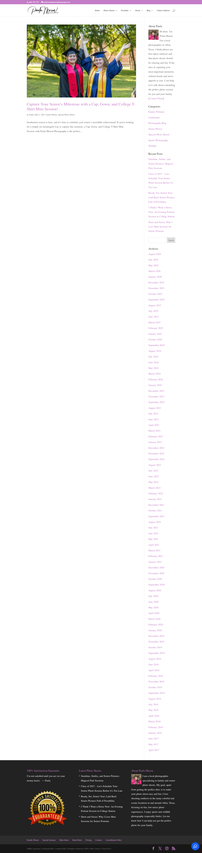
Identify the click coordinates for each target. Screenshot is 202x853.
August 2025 (154, 305)
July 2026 (153, 259)
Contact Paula (156, 98)
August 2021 (154, 522)
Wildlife (152, 145)
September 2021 (156, 516)
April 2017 (153, 750)
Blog (148, 11)
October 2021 (155, 510)
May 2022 (153, 482)
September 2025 (156, 299)
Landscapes (154, 117)
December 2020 (156, 567)
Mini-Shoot (64, 840)
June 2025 (153, 316)
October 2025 (155, 293)
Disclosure (79, 848)
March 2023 (154, 430)
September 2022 (156, 459)
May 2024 (153, 368)
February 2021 (155, 556)
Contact (98, 840)
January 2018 (155, 732)
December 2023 (156, 390)
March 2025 (154, 322)
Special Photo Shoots (66, 114)
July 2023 (153, 413)
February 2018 (155, 727)
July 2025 (153, 311)
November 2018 (156, 681)
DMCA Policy (89, 848)
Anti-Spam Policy (47, 848)
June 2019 (153, 664)
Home (97, 11)
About (137, 11)
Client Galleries (163, 11)
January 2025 (155, 333)
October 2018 (155, 687)
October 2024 (155, 339)
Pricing (89, 840)
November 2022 (156, 453)
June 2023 (153, 419)
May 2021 (153, 539)
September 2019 (156, 653)
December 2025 (156, 282)
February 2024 (155, 379)
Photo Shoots (109, 11)
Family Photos (33, 840)
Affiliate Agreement (33, 848)
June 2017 (153, 738)
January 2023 (155, 442)
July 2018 (153, 704)
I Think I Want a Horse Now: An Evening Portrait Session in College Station (161, 212)
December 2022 (156, 447)
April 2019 (153, 670)
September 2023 (156, 402)
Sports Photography (158, 140)
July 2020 (153, 596)
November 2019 (156, 641)
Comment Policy (61, 848)
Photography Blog (157, 123)
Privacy (98, 848)
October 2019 (155, 647)
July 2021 (153, 527)
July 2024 (153, 356)
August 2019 (154, 658)
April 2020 (153, 613)
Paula (31, 114)
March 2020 (154, 618)
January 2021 (155, 561)
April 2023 (153, 425)
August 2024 (154, 350)
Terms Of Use (106, 848)
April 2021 (153, 544)
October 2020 (155, 579)
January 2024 (155, 385)
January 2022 (155, 499)
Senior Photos (51, 114)
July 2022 (153, 470)
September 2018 (156, 693)
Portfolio (124, 11)
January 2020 (155, 630)
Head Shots (77, 840)
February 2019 (155, 675)
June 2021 (153, 533)
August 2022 (154, 464)
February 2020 (155, 624)
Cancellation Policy (114, 840)
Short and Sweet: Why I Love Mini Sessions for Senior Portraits (160, 226)
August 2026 (154, 254)
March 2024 (154, 373)
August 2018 (154, 698)
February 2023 (155, 436)
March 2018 (154, 721)
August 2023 (154, 407)
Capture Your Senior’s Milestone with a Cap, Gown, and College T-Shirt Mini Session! (81, 106)
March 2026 (154, 271)
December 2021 (156, 504)
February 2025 (155, 328)
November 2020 (156, 573)
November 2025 (156, 288)
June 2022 (153, 476)
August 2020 (154, 590)
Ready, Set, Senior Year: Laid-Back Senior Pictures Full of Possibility (161, 197)
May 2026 (153, 265)
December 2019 (156, 636)
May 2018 (153, 710)
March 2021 (154, 550)
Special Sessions (49, 840)
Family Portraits (156, 111)
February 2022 (155, 493)
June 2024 (153, 362)
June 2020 (153, 601)
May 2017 (153, 744)
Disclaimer (71, 848)
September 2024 (156, 345)
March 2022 (154, 487)
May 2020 (153, 607)
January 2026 (155, 276)
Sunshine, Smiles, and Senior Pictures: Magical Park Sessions (160, 163)
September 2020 (156, 584)
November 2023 (156, 396)
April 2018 (153, 715)
